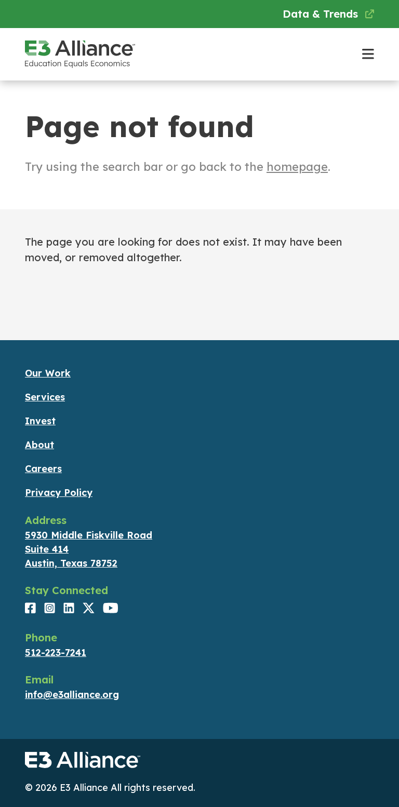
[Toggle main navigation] (368, 54)
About (39, 445)
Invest (40, 421)
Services (45, 397)
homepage (297, 166)
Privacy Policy (58, 493)
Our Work (48, 373)
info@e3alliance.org (72, 695)
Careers (43, 469)
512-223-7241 (55, 652)
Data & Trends (322, 13)
